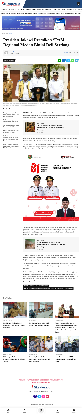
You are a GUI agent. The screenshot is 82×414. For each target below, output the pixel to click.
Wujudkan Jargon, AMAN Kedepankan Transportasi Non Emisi (65, 359)
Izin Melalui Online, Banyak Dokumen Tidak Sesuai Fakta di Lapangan (14, 325)
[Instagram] (43, 396)
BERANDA (4, 9)
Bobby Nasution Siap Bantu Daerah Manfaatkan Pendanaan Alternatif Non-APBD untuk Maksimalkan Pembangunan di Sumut (66, 327)
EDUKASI (48, 9)
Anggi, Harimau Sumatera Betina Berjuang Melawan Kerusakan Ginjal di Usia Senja (51, 244)
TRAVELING (56, 9)
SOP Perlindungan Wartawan (51, 380)
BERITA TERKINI (14, 9)
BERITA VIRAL (31, 9)
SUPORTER (40, 9)
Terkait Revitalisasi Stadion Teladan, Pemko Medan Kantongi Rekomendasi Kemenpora (50, 128)
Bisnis (23, 9)
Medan (10, 33)
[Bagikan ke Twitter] (68, 60)
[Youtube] (47, 396)
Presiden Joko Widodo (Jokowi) (39, 285)
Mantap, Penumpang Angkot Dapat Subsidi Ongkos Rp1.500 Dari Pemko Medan (10, 114)
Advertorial (71, 9)
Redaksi (22, 380)
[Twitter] (39, 396)
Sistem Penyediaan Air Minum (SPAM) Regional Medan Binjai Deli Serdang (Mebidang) (48, 288)
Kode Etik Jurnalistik (41, 382)
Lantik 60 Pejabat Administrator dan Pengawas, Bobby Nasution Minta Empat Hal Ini (10, 146)
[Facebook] (35, 396)
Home (8, 412)
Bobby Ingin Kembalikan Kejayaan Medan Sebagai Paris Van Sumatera (39, 359)
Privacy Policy (33, 380)
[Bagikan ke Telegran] (77, 60)
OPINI (63, 9)
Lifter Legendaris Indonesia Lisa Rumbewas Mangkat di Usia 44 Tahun (14, 359)
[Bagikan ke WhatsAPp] (72, 60)
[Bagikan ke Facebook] (64, 60)
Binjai (26, 285)
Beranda (4, 33)
